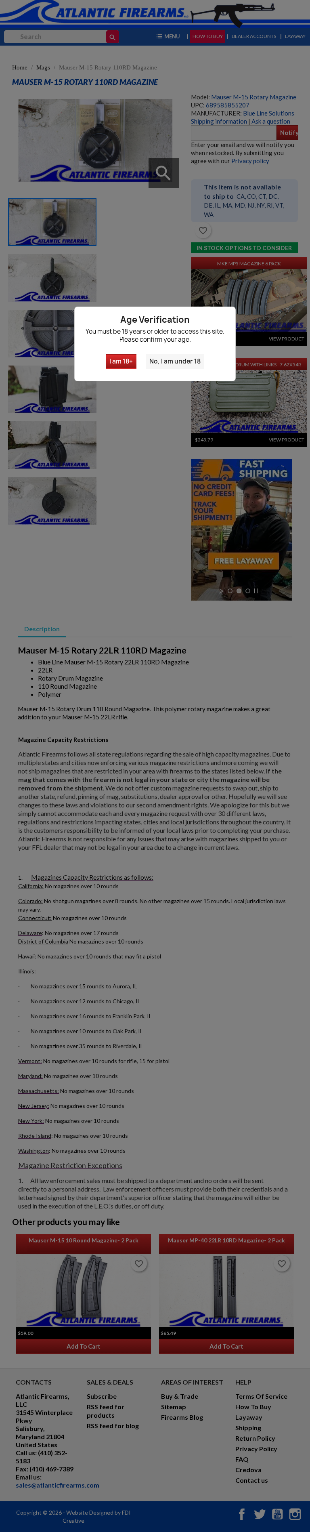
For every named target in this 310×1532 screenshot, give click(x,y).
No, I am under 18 (175, 361)
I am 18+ (121, 361)
